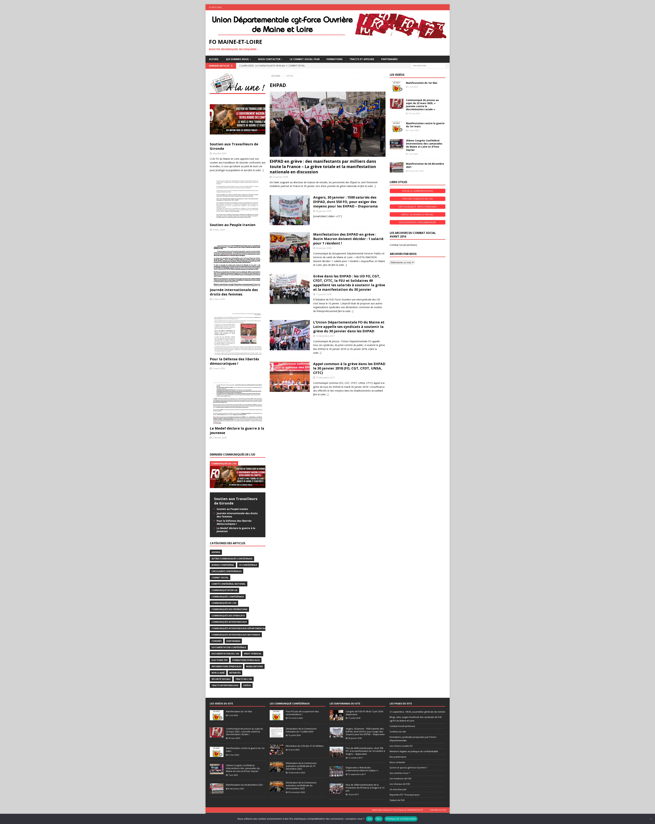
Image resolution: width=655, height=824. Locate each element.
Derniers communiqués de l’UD (232, 454)
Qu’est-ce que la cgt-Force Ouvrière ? (408, 767)
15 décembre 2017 (325, 377)
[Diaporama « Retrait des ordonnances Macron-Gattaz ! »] (336, 771)
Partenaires (389, 59)
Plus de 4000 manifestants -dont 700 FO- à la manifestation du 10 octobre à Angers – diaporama (365, 751)
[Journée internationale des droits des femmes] (237, 265)
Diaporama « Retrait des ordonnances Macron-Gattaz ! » (362, 769)
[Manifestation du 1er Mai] (396, 86)
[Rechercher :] (428, 65)
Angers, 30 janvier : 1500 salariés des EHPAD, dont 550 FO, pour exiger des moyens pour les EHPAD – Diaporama (345, 201)
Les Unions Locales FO (401, 745)
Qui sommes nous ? (400, 773)
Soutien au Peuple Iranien (233, 224)
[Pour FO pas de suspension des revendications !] (276, 715)
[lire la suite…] (368, 186)
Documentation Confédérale (229, 647)
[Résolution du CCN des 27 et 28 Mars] (276, 750)
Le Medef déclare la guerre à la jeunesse (237, 430)
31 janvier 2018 (280, 176)
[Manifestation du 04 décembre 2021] (396, 167)
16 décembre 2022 (296, 772)
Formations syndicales (246, 660)
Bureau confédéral (223, 564)
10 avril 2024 (293, 749)
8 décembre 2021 (416, 171)
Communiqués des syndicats (228, 615)
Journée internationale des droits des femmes (234, 292)
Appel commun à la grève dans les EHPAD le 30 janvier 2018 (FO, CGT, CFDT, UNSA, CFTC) (349, 368)
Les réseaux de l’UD (400, 783)
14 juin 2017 (353, 794)
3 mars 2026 (219, 299)
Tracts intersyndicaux (225, 685)
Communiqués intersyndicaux (229, 621)
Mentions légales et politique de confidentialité (414, 751)
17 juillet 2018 (354, 718)
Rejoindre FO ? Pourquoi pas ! (405, 794)
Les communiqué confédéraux (290, 703)
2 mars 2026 (219, 368)
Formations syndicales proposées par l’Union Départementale (413, 738)
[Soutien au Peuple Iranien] (237, 200)
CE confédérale (248, 564)
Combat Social (220, 577)
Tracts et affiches (362, 59)
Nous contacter (397, 762)
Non (378, 818)
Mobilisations (254, 666)
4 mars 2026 (219, 229)
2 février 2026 (220, 437)
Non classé (218, 672)
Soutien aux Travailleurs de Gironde (234, 146)
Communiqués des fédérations (229, 609)
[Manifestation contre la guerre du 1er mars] (396, 127)
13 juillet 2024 (294, 735)
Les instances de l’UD (400, 778)
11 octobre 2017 (355, 757)
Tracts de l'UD (243, 679)
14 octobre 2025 (295, 718)
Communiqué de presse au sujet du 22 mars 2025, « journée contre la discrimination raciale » (422, 104)
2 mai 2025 (413, 86)
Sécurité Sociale (221, 679)
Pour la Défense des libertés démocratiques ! (234, 361)
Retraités (235, 672)
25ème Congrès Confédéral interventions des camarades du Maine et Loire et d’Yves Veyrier (424, 145)
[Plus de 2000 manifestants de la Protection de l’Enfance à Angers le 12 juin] (336, 788)
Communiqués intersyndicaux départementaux (239, 628)
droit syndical (252, 653)
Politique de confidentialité (401, 818)
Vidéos (247, 685)
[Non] (650, 819)
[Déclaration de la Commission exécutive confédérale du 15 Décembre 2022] (276, 767)
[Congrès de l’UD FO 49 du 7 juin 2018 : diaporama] (336, 715)
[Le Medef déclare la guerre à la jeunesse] (237, 403)
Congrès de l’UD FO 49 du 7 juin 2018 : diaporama (365, 713)
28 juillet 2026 (219, 153)
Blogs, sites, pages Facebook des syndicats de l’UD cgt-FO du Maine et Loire (416, 718)
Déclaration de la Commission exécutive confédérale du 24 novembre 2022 (301, 785)
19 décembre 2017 (325, 335)
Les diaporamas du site (345, 703)
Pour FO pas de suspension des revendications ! (302, 713)
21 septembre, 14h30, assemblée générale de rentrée (417, 711)
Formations (334, 59)
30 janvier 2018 (323, 211)
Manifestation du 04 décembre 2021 (425, 165)
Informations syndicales (226, 666)
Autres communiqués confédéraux (232, 558)
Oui (369, 818)
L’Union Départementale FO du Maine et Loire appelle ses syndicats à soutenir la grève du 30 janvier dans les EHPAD (348, 326)
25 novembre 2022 (296, 792)
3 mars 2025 (413, 130)
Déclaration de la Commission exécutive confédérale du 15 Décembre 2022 (301, 766)
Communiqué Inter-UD (224, 590)
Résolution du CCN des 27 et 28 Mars (305, 745)
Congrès (217, 641)
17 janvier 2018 (323, 294)
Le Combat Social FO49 (304, 59)
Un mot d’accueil (398, 789)
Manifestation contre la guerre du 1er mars (425, 125)
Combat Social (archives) (403, 245)
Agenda (216, 552)
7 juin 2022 (413, 154)
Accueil (214, 59)
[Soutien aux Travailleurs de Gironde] (237, 119)
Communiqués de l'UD (224, 603)
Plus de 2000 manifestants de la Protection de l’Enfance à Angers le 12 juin (365, 787)
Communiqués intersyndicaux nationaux (236, 634)
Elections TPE (220, 660)
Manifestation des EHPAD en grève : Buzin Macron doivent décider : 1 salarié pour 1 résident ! (348, 238)
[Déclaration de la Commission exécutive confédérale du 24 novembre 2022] (276, 786)
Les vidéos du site (221, 703)
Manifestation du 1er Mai (421, 82)
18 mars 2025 (414, 113)
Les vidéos (397, 75)
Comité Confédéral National (229, 583)
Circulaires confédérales (227, 571)
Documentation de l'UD (225, 653)
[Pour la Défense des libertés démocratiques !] (237, 334)
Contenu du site (398, 731)
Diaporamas (233, 641)
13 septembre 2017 (357, 774)
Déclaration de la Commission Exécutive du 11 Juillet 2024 (301, 730)
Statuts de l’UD (397, 800)
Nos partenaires (398, 756)
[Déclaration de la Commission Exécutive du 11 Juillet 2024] (276, 732)
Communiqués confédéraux (228, 596)
